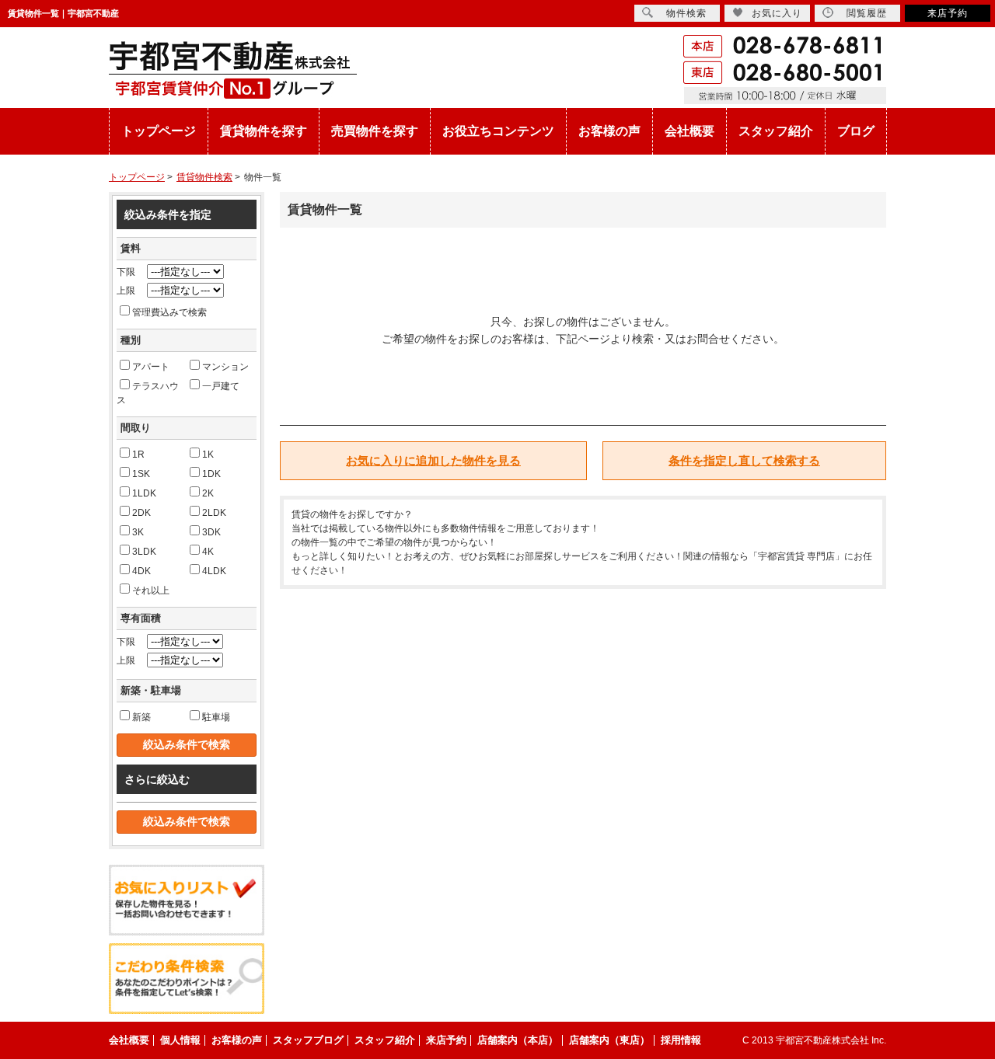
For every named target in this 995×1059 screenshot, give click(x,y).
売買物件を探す (374, 131)
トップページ (158, 131)
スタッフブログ (308, 1040)
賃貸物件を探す (263, 131)
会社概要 (689, 131)
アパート (150, 366)
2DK (141, 512)
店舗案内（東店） (609, 1040)
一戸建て (220, 386)
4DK (141, 571)
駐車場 (216, 717)
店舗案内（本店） (517, 1040)
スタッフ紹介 (775, 131)
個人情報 (180, 1040)
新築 (141, 717)
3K (138, 532)
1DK (211, 474)
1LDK (144, 493)
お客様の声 (609, 131)
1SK (141, 474)
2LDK (214, 512)
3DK (211, 532)
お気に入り (777, 13)
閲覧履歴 (867, 13)
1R (138, 454)
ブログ (856, 131)
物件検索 (686, 13)
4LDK (214, 571)
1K (208, 454)
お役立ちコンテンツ (498, 131)
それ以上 (150, 590)
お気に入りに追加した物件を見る (433, 460)
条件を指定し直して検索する (744, 460)
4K (208, 551)
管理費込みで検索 (169, 312)
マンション (225, 366)
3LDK (144, 551)
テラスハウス (148, 393)
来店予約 (947, 13)
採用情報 (681, 1040)
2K (208, 493)
